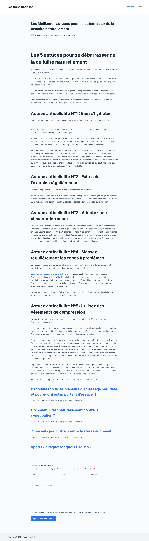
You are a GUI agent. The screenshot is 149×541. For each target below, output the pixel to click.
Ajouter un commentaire (41, 485)
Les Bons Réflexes (20, 7)
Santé (139, 7)
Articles (130, 7)
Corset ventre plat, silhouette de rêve (47, 343)
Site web (94, 474)
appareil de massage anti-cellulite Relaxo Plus (52, 274)
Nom (33, 474)
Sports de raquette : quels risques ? (61, 447)
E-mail (64, 474)
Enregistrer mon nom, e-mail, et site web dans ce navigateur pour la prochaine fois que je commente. (71, 512)
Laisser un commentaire (43, 519)
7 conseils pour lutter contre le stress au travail (71, 431)
